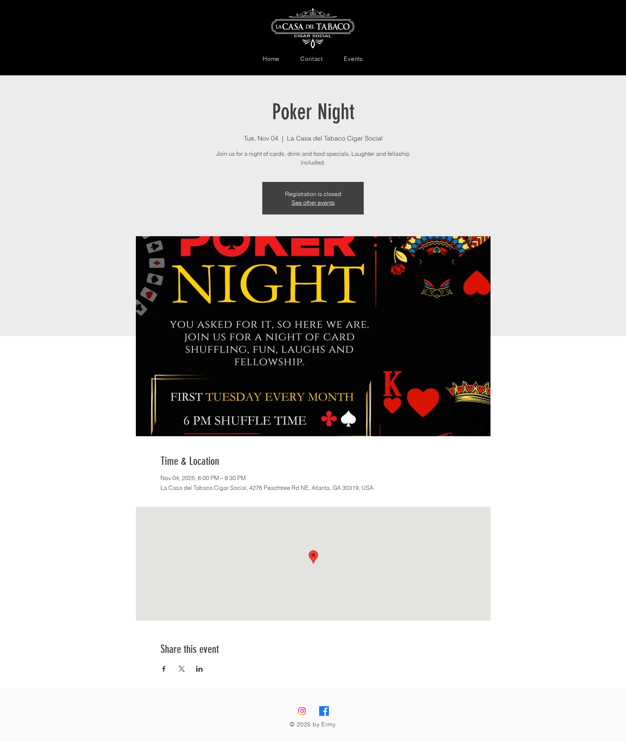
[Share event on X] (181, 669)
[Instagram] (302, 711)
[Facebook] (324, 711)
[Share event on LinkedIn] (199, 669)
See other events (313, 202)
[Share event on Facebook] (163, 669)
